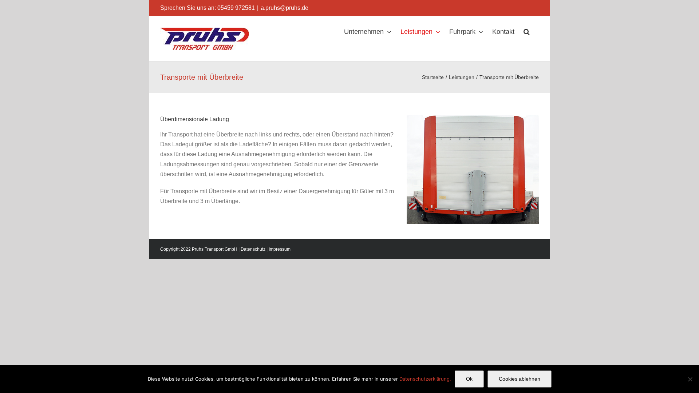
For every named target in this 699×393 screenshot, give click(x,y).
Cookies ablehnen (519, 379)
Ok (469, 379)
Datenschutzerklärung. (425, 379)
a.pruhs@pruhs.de (284, 8)
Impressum (280, 249)
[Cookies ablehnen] (690, 379)
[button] (527, 31)
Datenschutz (253, 249)
